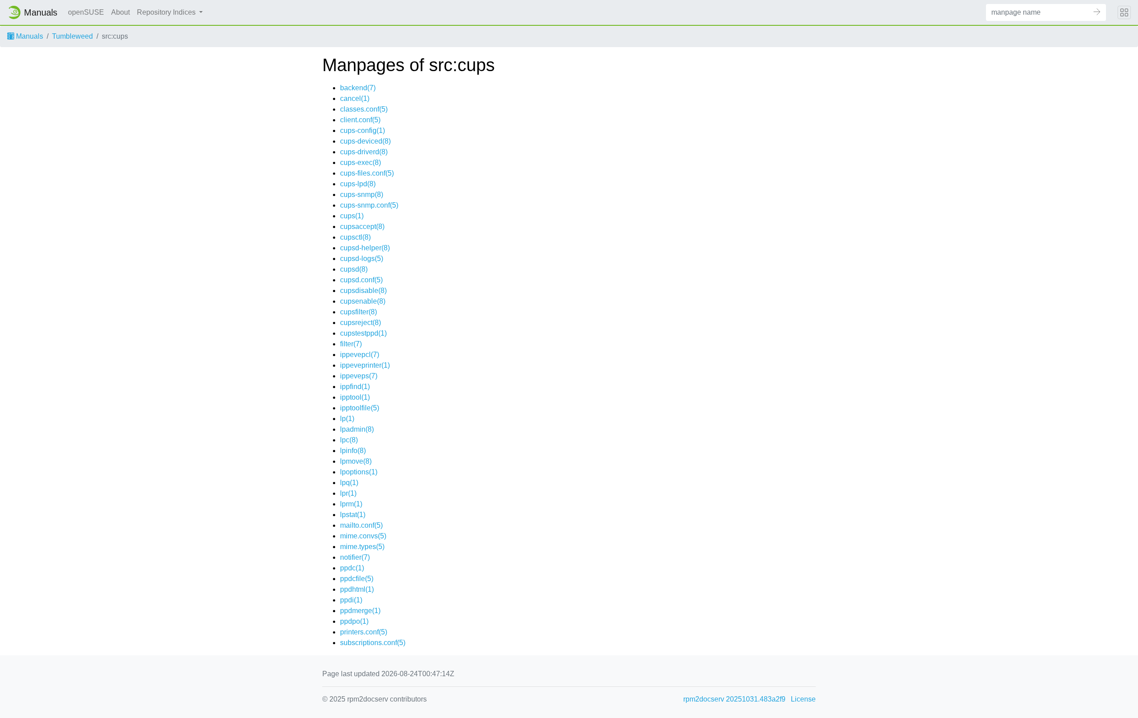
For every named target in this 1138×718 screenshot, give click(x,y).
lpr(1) (348, 493)
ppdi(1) (351, 600)
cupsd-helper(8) (365, 248)
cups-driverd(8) (364, 152)
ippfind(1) (355, 386)
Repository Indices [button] (167, 12)
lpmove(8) (356, 461)
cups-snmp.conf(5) (369, 205)
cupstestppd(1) (363, 333)
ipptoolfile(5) (359, 408)
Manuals (28, 36)
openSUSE (86, 12)
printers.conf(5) (363, 632)
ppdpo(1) (354, 621)
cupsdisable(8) (363, 290)
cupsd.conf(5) (361, 280)
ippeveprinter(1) (365, 365)
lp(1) (347, 418)
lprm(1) (351, 504)
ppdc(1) (352, 568)
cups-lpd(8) (358, 184)
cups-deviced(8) (365, 141)
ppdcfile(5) (356, 578)
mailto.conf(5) (361, 525)
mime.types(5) (362, 546)
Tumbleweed (72, 36)
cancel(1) (354, 98)
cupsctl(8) (355, 237)
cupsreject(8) (360, 322)
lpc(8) (349, 440)
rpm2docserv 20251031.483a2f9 (734, 699)
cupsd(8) (354, 269)
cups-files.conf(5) (367, 173)
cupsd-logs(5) (361, 258)
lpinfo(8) (353, 450)
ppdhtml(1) (357, 589)
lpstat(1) (352, 514)
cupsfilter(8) (358, 312)
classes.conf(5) (364, 109)
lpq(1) (349, 482)
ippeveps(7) (358, 376)
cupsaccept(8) (362, 226)
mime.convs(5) (363, 536)
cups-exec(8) (360, 162)
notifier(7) (355, 557)
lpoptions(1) (358, 472)
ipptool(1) (355, 397)
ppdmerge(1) (360, 610)
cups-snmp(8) (361, 194)
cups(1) (352, 216)
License (803, 699)
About (120, 12)
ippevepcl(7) (359, 354)
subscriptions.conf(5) (372, 642)
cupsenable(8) (362, 301)
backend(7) (358, 88)
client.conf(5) (360, 120)
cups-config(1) (362, 130)
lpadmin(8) (357, 429)
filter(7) (351, 344)
